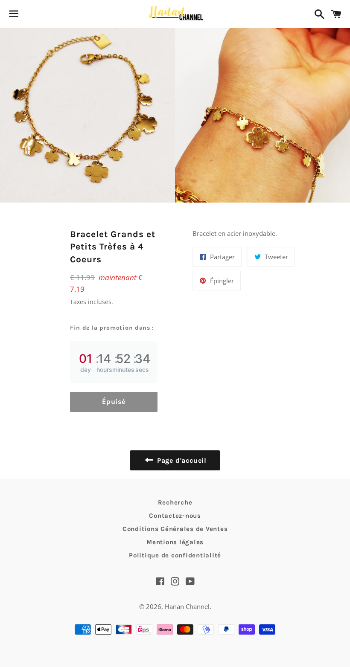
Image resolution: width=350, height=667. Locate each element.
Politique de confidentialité (175, 555)
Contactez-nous (175, 515)
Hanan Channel (187, 606)
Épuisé (113, 401)
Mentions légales (175, 542)
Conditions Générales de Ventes (175, 529)
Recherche (175, 502)
